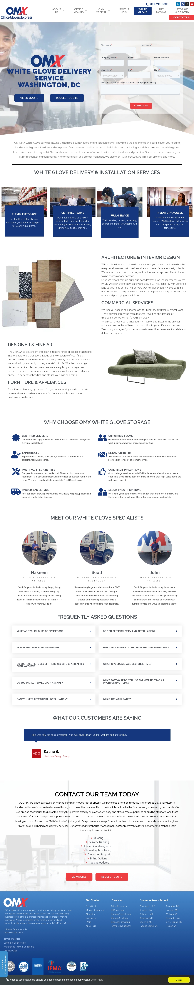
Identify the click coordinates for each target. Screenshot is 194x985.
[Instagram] (187, 4)
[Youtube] (192, 4)
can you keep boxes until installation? (42, 699)
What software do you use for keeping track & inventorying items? (133, 681)
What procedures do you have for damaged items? (136, 647)
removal (155, 147)
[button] (53, 631)
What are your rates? (117, 699)
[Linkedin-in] (178, 4)
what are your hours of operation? (40, 631)
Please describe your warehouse (38, 647)
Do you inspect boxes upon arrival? (40, 682)
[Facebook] (183, 4)
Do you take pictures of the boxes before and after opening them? (50, 665)
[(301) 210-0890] (147, 4)
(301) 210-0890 (158, 4)
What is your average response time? (127, 664)
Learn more (97, 979)
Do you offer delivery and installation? (129, 631)
